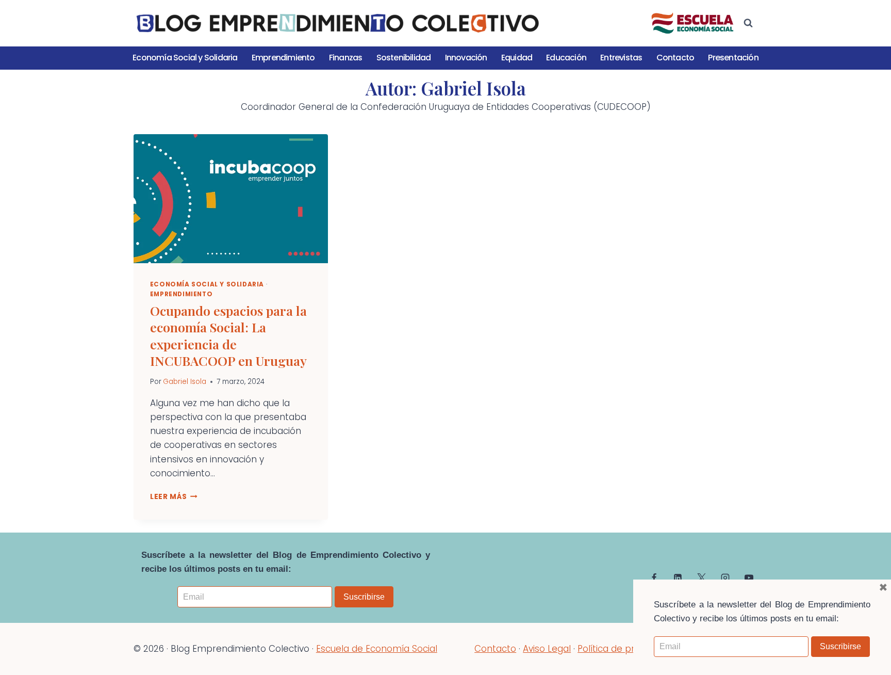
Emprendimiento (283, 57)
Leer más (173, 497)
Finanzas (345, 57)
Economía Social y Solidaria (185, 57)
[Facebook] (654, 577)
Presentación (733, 57)
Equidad (516, 57)
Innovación (466, 57)
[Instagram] (725, 577)
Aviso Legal (547, 648)
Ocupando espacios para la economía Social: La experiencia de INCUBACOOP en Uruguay (228, 335)
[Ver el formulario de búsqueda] (748, 23)
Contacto (675, 57)
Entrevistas (621, 57)
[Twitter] (701, 577)
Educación (566, 57)
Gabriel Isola (184, 382)
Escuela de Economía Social (376, 648)
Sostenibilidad (403, 57)
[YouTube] (748, 577)
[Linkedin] (678, 577)
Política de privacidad (624, 648)
